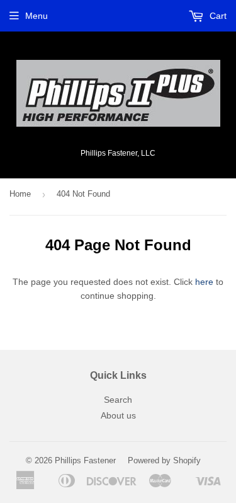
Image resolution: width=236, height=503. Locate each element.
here (204, 282)
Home (20, 194)
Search (118, 400)
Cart (217, 16)
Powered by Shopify (164, 460)
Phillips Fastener (85, 460)
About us (118, 415)
